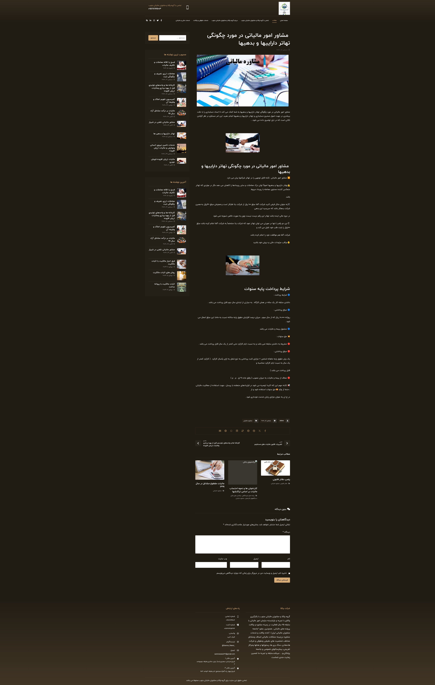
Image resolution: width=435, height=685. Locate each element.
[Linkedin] (150, 20)
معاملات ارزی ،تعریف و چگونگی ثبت (164, 75)
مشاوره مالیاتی (247, 421)
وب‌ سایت (222, 558)
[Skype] (147, 20)
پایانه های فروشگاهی (248, 496)
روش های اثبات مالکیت (164, 272)
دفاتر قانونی (283, 483)
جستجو (153, 38)
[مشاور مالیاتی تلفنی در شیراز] (181, 125)
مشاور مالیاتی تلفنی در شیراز (162, 122)
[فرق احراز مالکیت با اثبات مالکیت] (181, 264)
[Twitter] (158, 20)
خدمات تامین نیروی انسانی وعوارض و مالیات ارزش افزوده (162, 148)
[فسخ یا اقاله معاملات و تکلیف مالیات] (181, 65)
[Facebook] (161, 20)
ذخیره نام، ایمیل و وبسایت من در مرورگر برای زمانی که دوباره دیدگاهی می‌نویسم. (251, 573)
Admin (282, 421)
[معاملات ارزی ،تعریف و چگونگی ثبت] (181, 76)
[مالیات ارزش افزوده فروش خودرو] (181, 162)
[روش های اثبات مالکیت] (181, 275)
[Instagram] (154, 20)
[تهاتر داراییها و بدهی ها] (181, 136)
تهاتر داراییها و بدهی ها (164, 133)
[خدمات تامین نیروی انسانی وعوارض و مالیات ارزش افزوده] (181, 148)
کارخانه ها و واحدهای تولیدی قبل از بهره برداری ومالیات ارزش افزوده (162, 88)
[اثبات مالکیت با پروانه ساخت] (181, 287)
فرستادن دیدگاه (282, 580)
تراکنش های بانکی (236, 496)
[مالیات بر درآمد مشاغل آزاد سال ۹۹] (181, 113)
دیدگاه (286, 532)
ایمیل (256, 558)
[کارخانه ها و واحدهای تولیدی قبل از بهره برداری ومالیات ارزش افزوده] (181, 88)
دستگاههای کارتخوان (251, 498)
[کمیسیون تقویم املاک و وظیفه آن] (181, 102)
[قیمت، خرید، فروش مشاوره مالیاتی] (284, 8)
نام (289, 558)
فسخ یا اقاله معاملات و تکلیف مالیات (164, 64)
